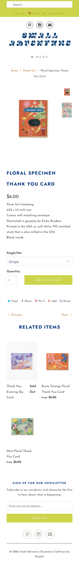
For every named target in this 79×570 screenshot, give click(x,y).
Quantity (13, 271)
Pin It (42, 301)
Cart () (39, 13)
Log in (19, 13)
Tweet (14, 301)
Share (28, 301)
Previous (16, 314)
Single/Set (14, 253)
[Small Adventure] (39, 41)
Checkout (57, 13)
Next (65, 314)
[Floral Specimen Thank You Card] (33, 118)
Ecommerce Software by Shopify (52, 554)
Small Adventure (29, 552)
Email (66, 301)
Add (54, 301)
